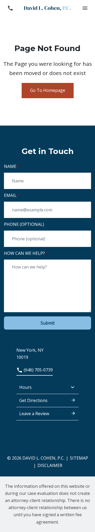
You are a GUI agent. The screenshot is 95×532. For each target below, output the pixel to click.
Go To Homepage (47, 90)
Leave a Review (34, 413)
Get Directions (33, 400)
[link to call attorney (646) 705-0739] (10, 8)
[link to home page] (47, 8)
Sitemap (79, 458)
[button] (85, 8)
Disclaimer (49, 465)
